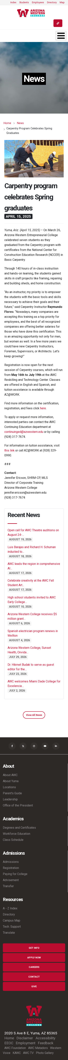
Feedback (45, 1043)
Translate (9, 932)
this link (9, 450)
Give (34, 986)
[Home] (32, 13)
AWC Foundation (15, 1048)
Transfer (8, 886)
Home (7, 123)
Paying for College (15, 874)
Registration (11, 868)
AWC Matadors (38, 1048)
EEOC (8, 1043)
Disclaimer (24, 1038)
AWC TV (28, 1053)
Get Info (34, 947)
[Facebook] (12, 746)
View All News (34, 715)
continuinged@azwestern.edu (23, 432)
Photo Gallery (45, 1053)
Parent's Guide (12, 793)
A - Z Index (10, 908)
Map (62, 2)
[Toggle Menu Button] (61, 35)
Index (13, 2)
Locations (9, 787)
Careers (34, 967)
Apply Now (34, 957)
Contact (34, 976)
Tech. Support (12, 926)
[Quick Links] (57, 23)
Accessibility (45, 1038)
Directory (52, 2)
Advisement (11, 880)
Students (24, 2)
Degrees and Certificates (19, 827)
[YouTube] (45, 746)
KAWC (17, 1053)
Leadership (10, 799)
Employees (38, 2)
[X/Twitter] (23, 746)
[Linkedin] (56, 746)
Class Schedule (13, 840)
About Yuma (11, 781)
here (43, 408)
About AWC (10, 775)
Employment (25, 1043)
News (20, 123)
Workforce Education (16, 834)
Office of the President (18, 805)
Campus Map (11, 920)
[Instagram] (34, 746)
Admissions (11, 862)
